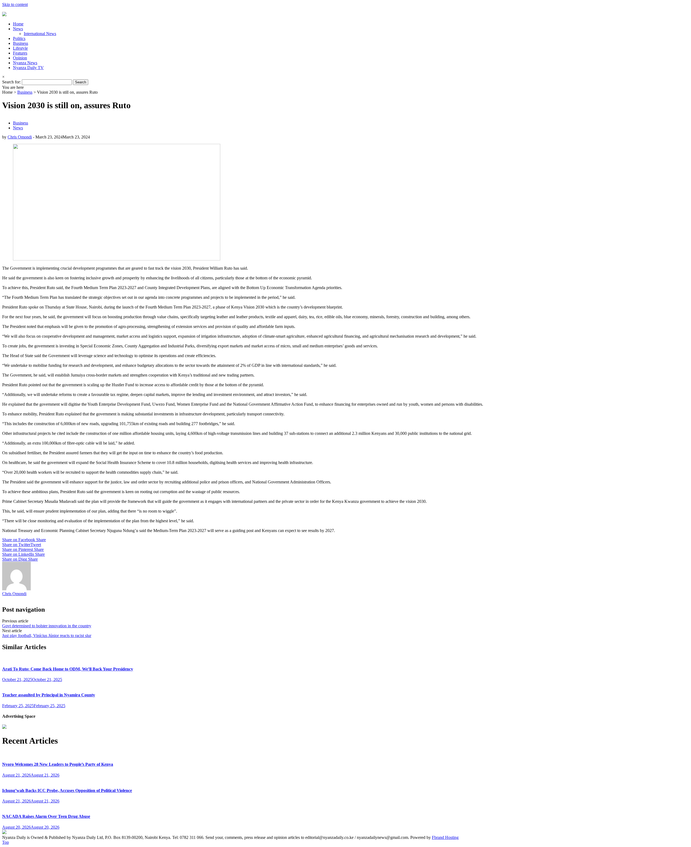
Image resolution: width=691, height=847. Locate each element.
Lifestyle (20, 48)
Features (20, 53)
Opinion (20, 58)
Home (18, 24)
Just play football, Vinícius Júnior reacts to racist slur (46, 635)
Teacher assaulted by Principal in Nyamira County (48, 695)
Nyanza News (25, 62)
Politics (19, 38)
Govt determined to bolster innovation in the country (46, 626)
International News (40, 33)
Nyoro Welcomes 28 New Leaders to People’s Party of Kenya (57, 764)
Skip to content (15, 4)
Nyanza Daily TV (28, 67)
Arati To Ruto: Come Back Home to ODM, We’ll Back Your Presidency (67, 669)
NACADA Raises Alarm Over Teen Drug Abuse (46, 816)
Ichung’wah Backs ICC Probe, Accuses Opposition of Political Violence (67, 790)
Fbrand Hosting (445, 837)
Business (20, 43)
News (18, 28)
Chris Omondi (20, 137)
